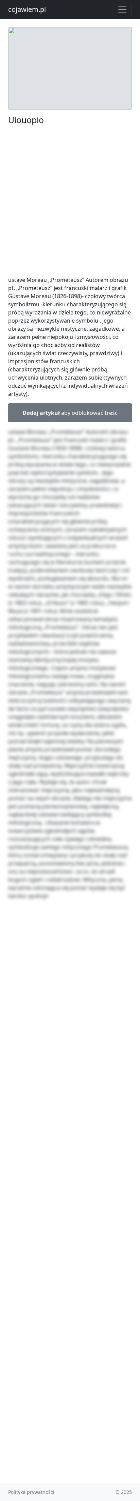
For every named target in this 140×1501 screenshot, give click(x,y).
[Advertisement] (70, 200)
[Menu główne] (122, 9)
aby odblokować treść (70, 413)
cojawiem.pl (27, 9)
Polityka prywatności (31, 1492)
